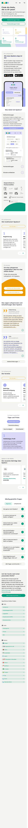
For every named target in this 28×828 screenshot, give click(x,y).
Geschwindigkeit (8, 429)
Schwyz (6, 662)
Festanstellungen (6, 592)
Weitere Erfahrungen (12, 361)
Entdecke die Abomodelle (13, 288)
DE (20, 2)
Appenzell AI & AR (9, 646)
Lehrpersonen (17, 503)
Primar (4, 631)
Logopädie (5, 613)
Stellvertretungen (6, 590)
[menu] (24, 3)
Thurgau (6, 672)
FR (16, 2)
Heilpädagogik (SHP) (8, 610)
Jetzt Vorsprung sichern (12, 595)
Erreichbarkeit (19, 429)
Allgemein (8, 503)
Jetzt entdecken (12, 128)
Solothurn (6, 665)
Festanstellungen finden (13, 24)
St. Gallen (6, 669)
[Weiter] (23, 253)
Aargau (6, 643)
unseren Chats (13, 120)
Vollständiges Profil (13, 421)
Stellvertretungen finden (13, 20)
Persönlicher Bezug (13, 425)
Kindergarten (6, 628)
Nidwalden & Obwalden (10, 659)
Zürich (5, 678)
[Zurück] (20, 253)
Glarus (5, 649)
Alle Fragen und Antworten (13, 564)
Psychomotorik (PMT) (8, 616)
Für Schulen (12, 226)
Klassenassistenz (7, 620)
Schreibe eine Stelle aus (13, 292)
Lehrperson (5, 607)
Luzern (5, 656)
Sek (4, 634)
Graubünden (7, 653)
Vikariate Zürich (8, 682)
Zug (5, 675)
